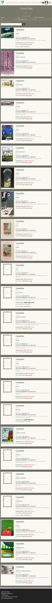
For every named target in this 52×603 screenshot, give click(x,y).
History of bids (29, 44)
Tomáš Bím (20, 30)
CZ (41, 2)
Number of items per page (39, 17)
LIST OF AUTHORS (26, 16)
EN (43, 2)
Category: (2, 17)
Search (50, 3)
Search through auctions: (6, 22)
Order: (19, 17)
